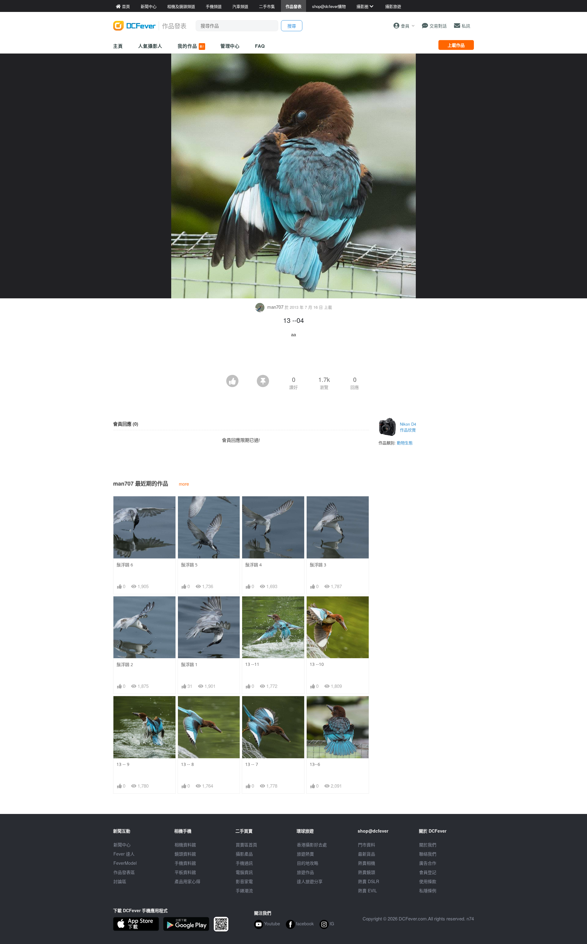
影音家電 (244, 881)
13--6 (315, 764)
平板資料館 (185, 872)
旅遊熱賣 (305, 854)
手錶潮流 (244, 890)
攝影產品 (244, 854)
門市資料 (366, 844)
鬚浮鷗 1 (189, 664)
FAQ (260, 46)
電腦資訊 (244, 872)
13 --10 (317, 664)
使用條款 (427, 881)
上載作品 (456, 45)
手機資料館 (185, 863)
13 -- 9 (122, 764)
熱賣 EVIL (367, 890)
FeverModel (125, 863)
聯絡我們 (427, 854)
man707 (275, 307)
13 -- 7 (251, 764)
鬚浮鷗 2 (124, 664)
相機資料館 (185, 844)
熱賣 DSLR (368, 881)
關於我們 (427, 844)
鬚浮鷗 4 (253, 565)
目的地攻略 (307, 863)
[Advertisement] (293, 358)
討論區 (119, 881)
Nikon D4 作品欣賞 (408, 427)
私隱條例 (427, 890)
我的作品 (191, 46)
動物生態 (405, 443)
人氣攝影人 (150, 46)
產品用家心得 (187, 881)
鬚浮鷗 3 (318, 565)
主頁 (118, 46)
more (184, 483)
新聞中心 (122, 844)
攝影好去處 (312, 844)
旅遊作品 (305, 872)
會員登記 (427, 872)
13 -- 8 (187, 764)
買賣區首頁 (246, 844)
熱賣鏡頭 (366, 872)
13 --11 (252, 664)
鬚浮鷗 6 (124, 565)
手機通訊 (244, 863)
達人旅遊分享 (310, 881)
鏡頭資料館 (185, 854)
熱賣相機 (366, 863)
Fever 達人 (124, 854)
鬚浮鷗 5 (189, 565)
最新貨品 (366, 854)
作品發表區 (124, 872)
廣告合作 (427, 863)
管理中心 (230, 46)
